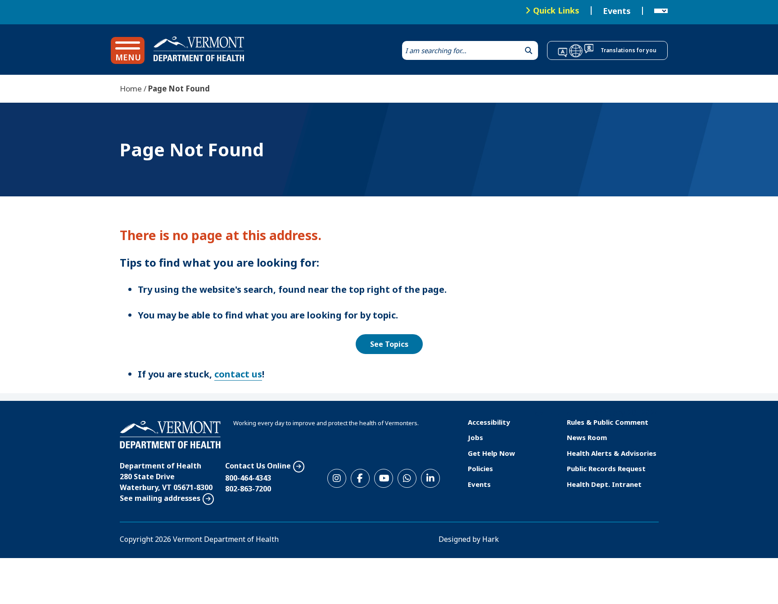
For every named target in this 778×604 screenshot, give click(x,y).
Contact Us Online (258, 466)
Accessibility (489, 422)
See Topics (389, 344)
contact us (238, 374)
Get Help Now (491, 453)
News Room (587, 437)
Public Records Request (606, 468)
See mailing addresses (160, 498)
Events (617, 10)
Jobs (475, 437)
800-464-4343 (248, 478)
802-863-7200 (248, 489)
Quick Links (556, 10)
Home (131, 88)
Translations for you (628, 50)
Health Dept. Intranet (604, 484)
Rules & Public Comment (607, 422)
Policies (480, 468)
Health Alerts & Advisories (611, 453)
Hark (490, 539)
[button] (128, 50)
